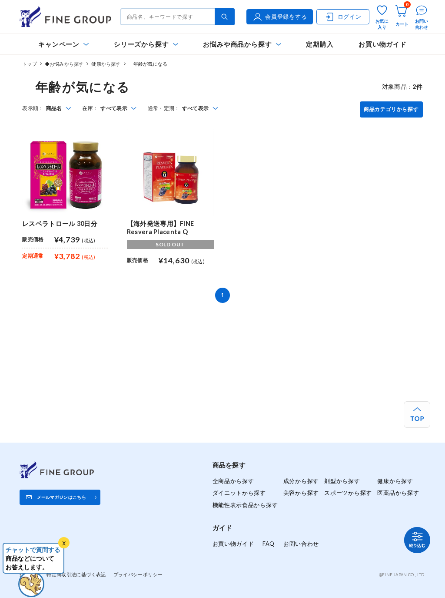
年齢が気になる (147, 64)
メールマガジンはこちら (61, 497)
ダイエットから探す (239, 492)
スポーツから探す (348, 492)
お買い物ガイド (383, 44)
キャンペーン (59, 44)
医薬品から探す (398, 492)
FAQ (268, 543)
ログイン (350, 16)
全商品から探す (233, 480)
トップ (29, 64)
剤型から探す (342, 480)
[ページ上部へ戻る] (417, 414)
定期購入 (319, 44)
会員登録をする (286, 16)
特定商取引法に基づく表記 (76, 574)
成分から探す (301, 480)
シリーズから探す (141, 44)
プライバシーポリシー (138, 574)
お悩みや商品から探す (237, 44)
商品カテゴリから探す (391, 109)
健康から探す (105, 64)
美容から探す (301, 492)
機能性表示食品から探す (245, 504)
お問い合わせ (301, 543)
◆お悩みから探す (64, 64)
